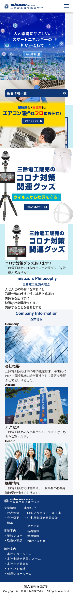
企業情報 (10, 507)
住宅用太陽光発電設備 (42, 517)
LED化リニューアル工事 (44, 512)
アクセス (33, 526)
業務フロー (15, 535)
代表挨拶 (13, 512)
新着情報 (33, 531)
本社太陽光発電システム (24, 558)
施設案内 (10, 548)
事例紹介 (30, 507)
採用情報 (33, 535)
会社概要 (13, 517)
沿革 (10, 522)
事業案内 (10, 530)
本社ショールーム (19, 553)
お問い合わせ (36, 541)
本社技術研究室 (18, 563)
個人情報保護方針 (36, 586)
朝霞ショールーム (19, 573)
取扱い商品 (15, 540)
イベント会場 (16, 568)
